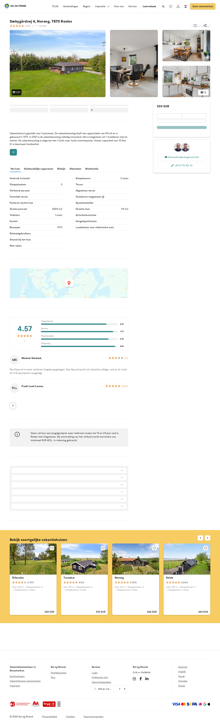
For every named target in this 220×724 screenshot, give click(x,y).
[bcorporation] (59, 706)
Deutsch (182, 667)
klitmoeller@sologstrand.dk (183, 157)
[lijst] (170, 6)
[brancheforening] (20, 706)
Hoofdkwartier (59, 673)
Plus (53, 677)
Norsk (181, 676)
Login (95, 673)
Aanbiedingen (70, 6)
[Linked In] (146, 679)
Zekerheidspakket (101, 682)
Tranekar (69, 577)
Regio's (86, 6)
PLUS (55, 6)
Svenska (182, 681)
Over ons (119, 6)
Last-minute (149, 6)
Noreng (119, 577)
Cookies (70, 716)
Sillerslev (18, 577)
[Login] (178, 6)
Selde (169, 577)
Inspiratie (15, 686)
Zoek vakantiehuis (202, 6)
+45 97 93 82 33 (183, 165)
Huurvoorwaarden (93, 716)
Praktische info (100, 677)
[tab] (22, 573)
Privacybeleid (49, 716)
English (182, 671)
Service (132, 6)
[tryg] (50, 706)
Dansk (181, 686)
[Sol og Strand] (15, 6)
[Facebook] (140, 679)
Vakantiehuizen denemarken (25, 681)
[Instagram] (134, 679)
